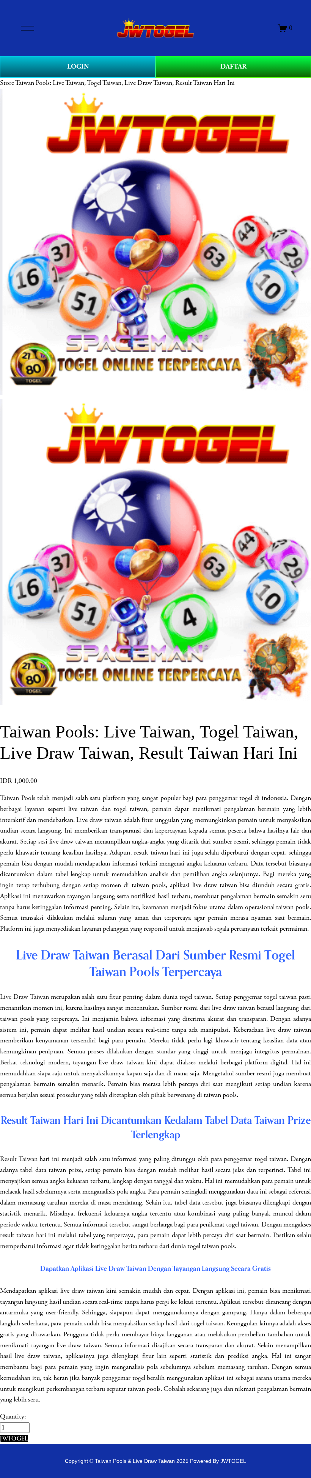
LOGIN (78, 66)
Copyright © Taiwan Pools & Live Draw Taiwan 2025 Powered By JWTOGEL (155, 1461)
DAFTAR (233, 66)
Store (7, 83)
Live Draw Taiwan (24, 997)
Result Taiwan (19, 1159)
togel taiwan (207, 1323)
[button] (14, 1438)
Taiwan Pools (17, 798)
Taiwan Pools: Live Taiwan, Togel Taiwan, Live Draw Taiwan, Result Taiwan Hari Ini (125, 83)
